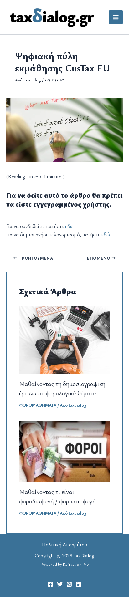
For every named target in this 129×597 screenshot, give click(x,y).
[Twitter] (60, 584)
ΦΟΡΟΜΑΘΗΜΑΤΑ (37, 405)
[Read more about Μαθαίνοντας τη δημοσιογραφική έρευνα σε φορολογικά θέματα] (64, 338)
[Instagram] (69, 584)
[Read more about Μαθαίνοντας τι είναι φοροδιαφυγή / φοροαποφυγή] (64, 450)
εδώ (69, 226)
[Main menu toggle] (116, 17)
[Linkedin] (78, 584)
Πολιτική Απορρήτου (64, 544)
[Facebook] (50, 584)
